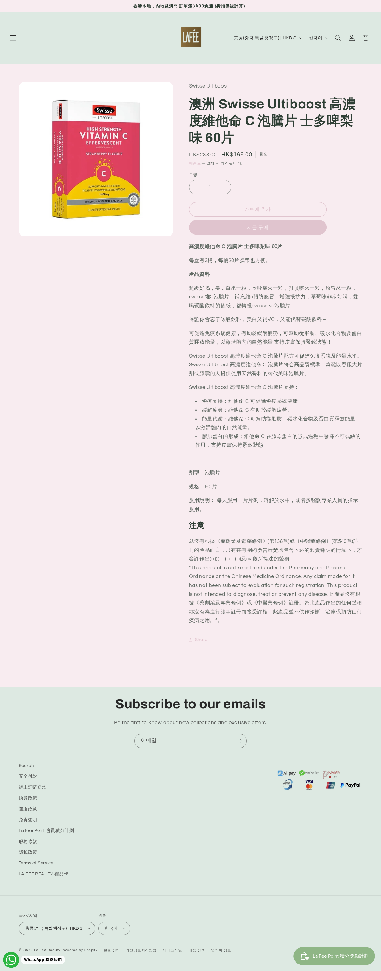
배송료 (195, 164)
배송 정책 (197, 950)
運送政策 (28, 809)
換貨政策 (28, 798)
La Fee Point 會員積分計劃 (46, 831)
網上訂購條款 (33, 787)
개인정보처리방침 (141, 950)
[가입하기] (239, 741)
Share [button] (201, 640)
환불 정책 (112, 950)
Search (26, 765)
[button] (13, 38)
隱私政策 (28, 852)
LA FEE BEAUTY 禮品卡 (44, 874)
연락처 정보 (221, 950)
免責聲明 (28, 820)
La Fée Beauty (47, 949)
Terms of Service (36, 863)
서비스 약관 (172, 950)
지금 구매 (257, 227)
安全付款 (28, 776)
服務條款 (28, 841)
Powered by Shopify (80, 949)
